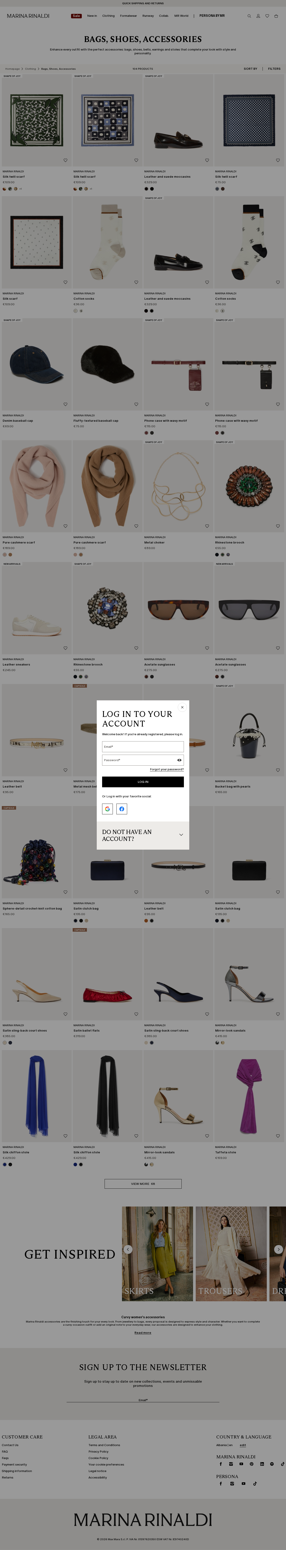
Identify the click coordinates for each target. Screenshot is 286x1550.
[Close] (182, 708)
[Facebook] (121, 809)
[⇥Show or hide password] (179, 761)
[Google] (107, 809)
